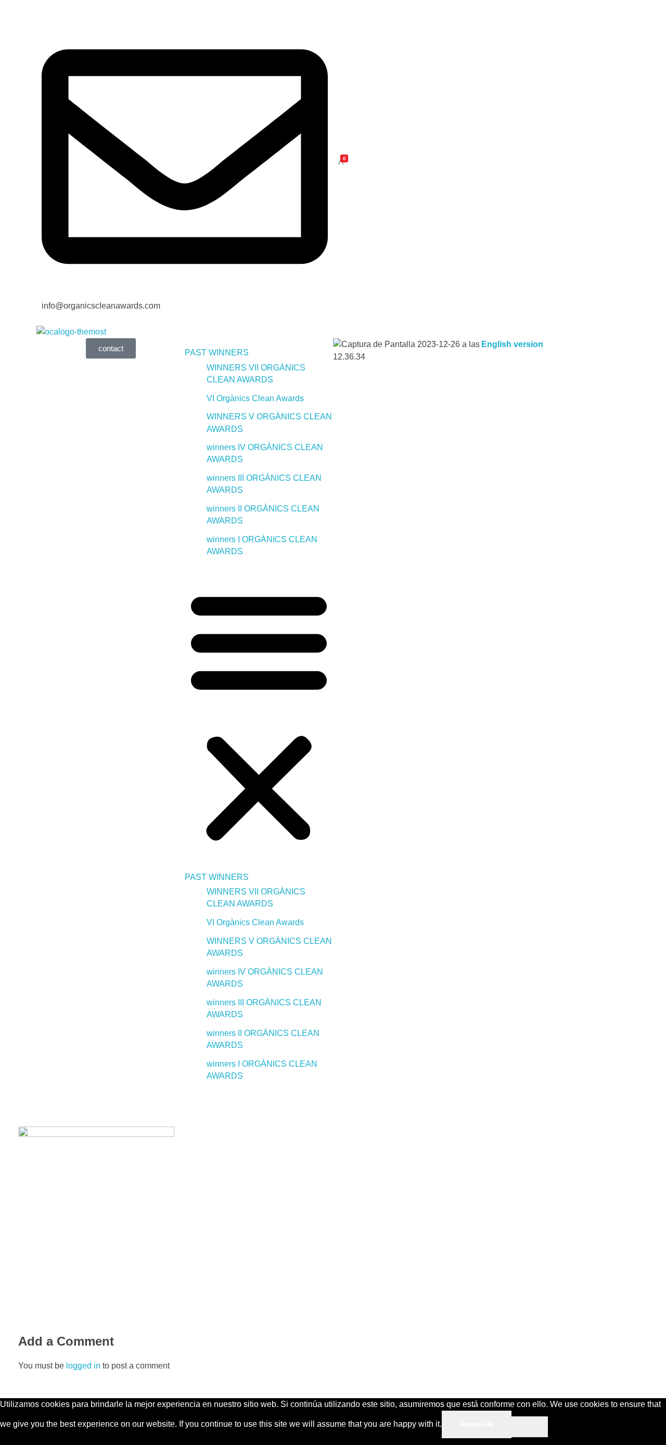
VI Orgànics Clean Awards (255, 398)
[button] (259, 714)
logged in (84, 1365)
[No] (529, 1426)
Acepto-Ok (476, 1424)
